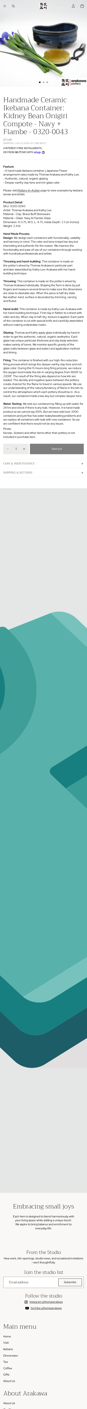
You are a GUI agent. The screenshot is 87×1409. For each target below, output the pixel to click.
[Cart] (82, 6)
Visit (6, 1343)
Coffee (7, 1368)
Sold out (57, 449)
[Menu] (4, 6)
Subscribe (70, 1282)
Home (7, 1336)
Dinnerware (10, 1355)
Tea (5, 1362)
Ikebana (8, 1349)
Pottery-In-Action (28, 190)
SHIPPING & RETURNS (17, 472)
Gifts (6, 1375)
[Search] (13, 6)
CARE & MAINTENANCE (19, 463)
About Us (9, 1381)
